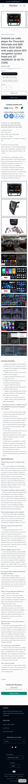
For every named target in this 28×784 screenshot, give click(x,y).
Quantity (3, 84)
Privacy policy (20, 776)
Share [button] (4, 679)
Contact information (14, 781)
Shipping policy (19, 778)
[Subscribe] (23, 741)
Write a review (14, 693)
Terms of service (10, 778)
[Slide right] (17, 30)
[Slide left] (10, 30)
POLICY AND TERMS (8, 724)
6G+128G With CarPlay (10, 77)
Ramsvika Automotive (13, 774)
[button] (3, 5)
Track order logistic (8, 731)
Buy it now (14, 97)
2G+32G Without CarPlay (10, 81)
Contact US (6, 728)
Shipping (9, 68)
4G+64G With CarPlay (9, 73)
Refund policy (12, 776)
